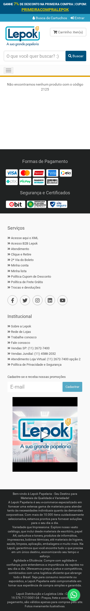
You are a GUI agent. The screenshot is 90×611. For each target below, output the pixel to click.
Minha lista (18, 271)
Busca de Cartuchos (51, 18)
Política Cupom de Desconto (31, 276)
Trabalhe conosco (23, 337)
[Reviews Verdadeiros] (36, 204)
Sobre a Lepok (21, 326)
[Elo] (66, 172)
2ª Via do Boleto (22, 260)
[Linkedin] (50, 300)
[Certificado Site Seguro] (57, 204)
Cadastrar (72, 387)
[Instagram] (37, 300)
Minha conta (19, 265)
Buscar (78, 56)
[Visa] (12, 172)
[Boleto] (52, 181)
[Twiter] (25, 300)
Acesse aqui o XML (24, 238)
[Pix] (12, 181)
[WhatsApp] (74, 595)
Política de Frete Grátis (27, 282)
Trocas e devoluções (25, 287)
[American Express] (52, 172)
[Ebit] (15, 204)
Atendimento (20, 249)
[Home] (22, 36)
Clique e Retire (21, 254)
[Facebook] (13, 300)
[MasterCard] (25, 172)
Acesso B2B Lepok (24, 243)
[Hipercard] (39, 172)
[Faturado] (39, 181)
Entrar (79, 18)
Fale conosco (20, 343)
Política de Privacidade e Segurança (36, 364)
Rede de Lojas (21, 332)
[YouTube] (63, 300)
